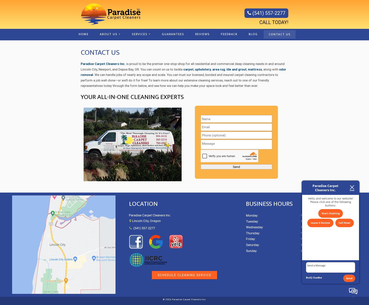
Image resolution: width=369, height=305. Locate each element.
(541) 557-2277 (268, 13)
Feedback (229, 34)
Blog (253, 34)
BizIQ (309, 277)
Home (84, 34)
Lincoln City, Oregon (146, 221)
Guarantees (173, 34)
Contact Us (280, 34)
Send (349, 278)
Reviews (202, 34)
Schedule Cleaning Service (184, 275)
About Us (108, 34)
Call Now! (344, 222)
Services (139, 34)
